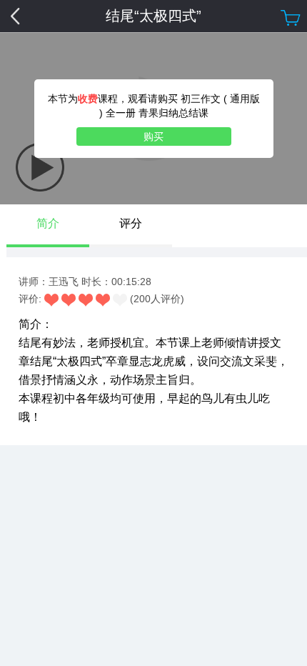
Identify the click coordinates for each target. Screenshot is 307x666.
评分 (130, 223)
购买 (153, 136)
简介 (47, 223)
